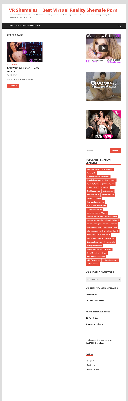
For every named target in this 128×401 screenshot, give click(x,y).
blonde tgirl (105, 187)
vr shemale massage (110, 260)
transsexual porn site (94, 249)
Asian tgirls (91, 173)
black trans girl (92, 187)
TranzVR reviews (93, 253)
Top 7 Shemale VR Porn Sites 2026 (24, 26)
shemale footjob (111, 216)
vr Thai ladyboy (92, 264)
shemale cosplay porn (95, 216)
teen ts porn (91, 238)
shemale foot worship (95, 220)
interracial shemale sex (95, 202)
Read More (12, 85)
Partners (91, 365)
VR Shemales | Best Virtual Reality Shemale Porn (63, 10)
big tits (111, 184)
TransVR (108, 249)
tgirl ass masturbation (106, 238)
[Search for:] (103, 150)
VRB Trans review (93, 260)
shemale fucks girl (112, 220)
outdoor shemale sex (94, 209)
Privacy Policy (93, 369)
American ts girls (93, 169)
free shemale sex (108, 195)
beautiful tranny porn (94, 180)
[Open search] (120, 26)
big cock (103, 184)
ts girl (104, 253)
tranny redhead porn (94, 242)
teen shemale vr (104, 235)
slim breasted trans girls (96, 231)
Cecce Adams (12, 64)
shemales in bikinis (94, 227)
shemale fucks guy (93, 224)
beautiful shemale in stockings (98, 176)
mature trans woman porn (96, 206)
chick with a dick (93, 195)
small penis (91, 235)
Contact (90, 360)
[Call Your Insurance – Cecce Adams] (24, 52)
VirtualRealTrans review (96, 257)
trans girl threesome (94, 246)
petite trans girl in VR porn (96, 213)
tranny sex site (109, 242)
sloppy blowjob (112, 231)
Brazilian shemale (93, 191)
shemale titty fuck (110, 227)
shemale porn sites (110, 224)
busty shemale (108, 191)
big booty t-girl (92, 184)
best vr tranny (110, 180)
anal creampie (107, 169)
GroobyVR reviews (94, 198)
